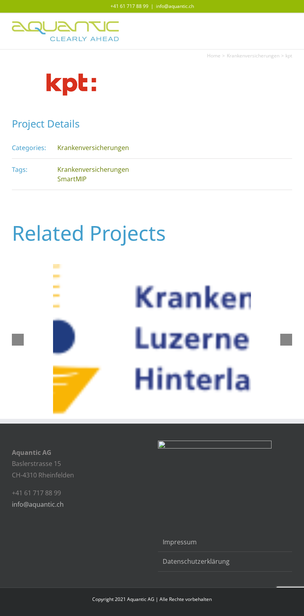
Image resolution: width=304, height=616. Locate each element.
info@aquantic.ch (175, 6)
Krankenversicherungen (93, 147)
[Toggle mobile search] (275, 25)
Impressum (180, 542)
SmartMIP (72, 179)
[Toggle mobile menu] (289, 25)
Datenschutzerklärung (196, 561)
